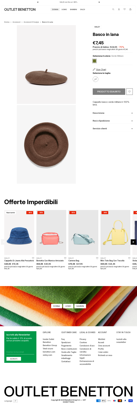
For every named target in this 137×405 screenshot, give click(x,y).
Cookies (83, 342)
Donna (55, 9)
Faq (63, 339)
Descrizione (113, 113)
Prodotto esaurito (109, 91)
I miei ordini (103, 352)
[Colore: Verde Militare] (94, 61)
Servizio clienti (113, 128)
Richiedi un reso (105, 355)
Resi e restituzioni (69, 349)
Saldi (82, 9)
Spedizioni (66, 342)
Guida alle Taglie (68, 352)
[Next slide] (133, 242)
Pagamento (66, 345)
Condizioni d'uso (87, 345)
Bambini (73, 9)
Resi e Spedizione (113, 121)
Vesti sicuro (48, 348)
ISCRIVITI (13, 359)
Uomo (64, 9)
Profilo (101, 349)
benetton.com (49, 352)
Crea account (104, 345)
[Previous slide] (3, 242)
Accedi (101, 342)
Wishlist (101, 339)
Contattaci (66, 361)
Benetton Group (50, 345)
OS (95, 79)
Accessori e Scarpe (31, 22)
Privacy (83, 339)
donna (6, 22)
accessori (16, 22)
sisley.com (47, 355)
